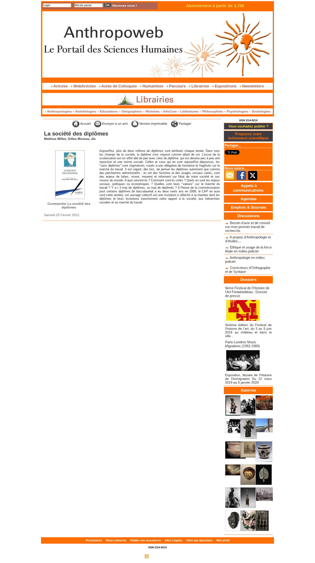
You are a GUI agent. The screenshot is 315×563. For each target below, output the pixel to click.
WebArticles (84, 86)
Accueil (85, 123)
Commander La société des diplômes (69, 205)
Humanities (152, 86)
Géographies (132, 111)
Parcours (177, 86)
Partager (184, 123)
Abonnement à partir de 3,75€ (215, 5)
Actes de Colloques (119, 86)
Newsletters (252, 86)
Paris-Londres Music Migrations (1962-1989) (242, 344)
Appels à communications (248, 188)
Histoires (152, 111)
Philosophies (212, 111)
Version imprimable (152, 123)
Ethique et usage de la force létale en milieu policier (248, 249)
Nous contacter (116, 540)
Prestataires (94, 540)
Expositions (226, 86)
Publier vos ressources (146, 540)
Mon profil (223, 540)
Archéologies (85, 111)
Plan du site (135, 556)
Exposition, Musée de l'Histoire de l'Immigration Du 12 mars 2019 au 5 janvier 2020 (248, 378)
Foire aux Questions (199, 540)
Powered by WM (177, 556)
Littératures (189, 111)
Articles (60, 86)
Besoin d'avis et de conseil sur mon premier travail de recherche (247, 227)
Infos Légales (174, 540)
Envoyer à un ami (114, 123)
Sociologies (260, 111)
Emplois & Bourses (248, 207)
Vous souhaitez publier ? (248, 126)
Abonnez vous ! (124, 5)
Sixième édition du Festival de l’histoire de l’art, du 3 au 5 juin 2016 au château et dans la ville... (248, 330)
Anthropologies (59, 111)
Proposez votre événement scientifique (248, 136)
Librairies (200, 86)
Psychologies (237, 111)
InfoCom (170, 111)
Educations (109, 111)
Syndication (157, 556)
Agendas (248, 199)
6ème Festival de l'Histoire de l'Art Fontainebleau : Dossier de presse (247, 292)
